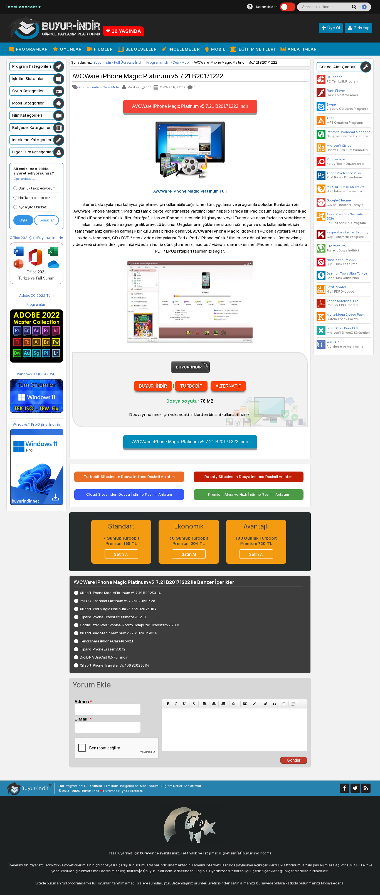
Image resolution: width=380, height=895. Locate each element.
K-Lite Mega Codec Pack (345, 314)
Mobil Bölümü (150, 786)
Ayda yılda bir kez (32, 207)
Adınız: (83, 701)
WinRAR (333, 342)
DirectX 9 (351, 328)
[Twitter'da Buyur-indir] (355, 788)
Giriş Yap (361, 27)
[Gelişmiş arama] (366, 9)
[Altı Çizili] (184, 704)
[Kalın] (168, 704)
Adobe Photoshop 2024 (344, 173)
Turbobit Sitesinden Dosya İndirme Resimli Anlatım (129, 476)
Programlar (31, 49)
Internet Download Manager (348, 132)
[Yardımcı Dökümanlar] (250, 7)
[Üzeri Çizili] (194, 704)
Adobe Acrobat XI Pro (342, 301)
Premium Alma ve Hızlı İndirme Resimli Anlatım (248, 494)
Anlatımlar (302, 49)
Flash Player (336, 90)
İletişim (137, 791)
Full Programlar (70, 786)
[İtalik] (176, 704)
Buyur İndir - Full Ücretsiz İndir (118, 62)
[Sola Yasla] (204, 704)
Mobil (218, 49)
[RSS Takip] (366, 788)
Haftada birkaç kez (34, 197)
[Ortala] (214, 704)
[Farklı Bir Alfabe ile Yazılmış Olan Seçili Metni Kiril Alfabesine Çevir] (283, 704)
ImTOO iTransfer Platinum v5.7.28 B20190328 (117, 601)
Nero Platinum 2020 (342, 260)
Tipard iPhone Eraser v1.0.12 (102, 649)
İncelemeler (183, 49)
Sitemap (111, 791)
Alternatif (228, 386)
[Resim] (245, 704)
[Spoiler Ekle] (293, 704)
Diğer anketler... (24, 179)
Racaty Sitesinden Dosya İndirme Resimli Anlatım (248, 476)
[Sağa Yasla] (223, 704)
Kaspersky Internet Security (347, 232)
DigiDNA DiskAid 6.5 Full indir (104, 657)
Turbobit (191, 386)
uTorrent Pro (336, 246)
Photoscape (336, 159)
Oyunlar (70, 49)
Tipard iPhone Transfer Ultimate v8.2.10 (113, 617)
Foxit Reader (336, 287)
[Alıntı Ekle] (274, 704)
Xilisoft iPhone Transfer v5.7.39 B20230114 (114, 665)
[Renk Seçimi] (254, 704)
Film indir (111, 786)
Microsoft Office (339, 145)
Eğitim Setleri (256, 49)
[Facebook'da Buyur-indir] (344, 788)
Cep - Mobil (181, 62)
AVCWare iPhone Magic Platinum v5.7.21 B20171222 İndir (190, 106)
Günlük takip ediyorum (37, 188)
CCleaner (334, 77)
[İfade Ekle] (234, 704)
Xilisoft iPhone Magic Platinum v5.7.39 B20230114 (120, 592)
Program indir (157, 62)
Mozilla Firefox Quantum (345, 187)
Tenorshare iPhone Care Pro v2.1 (106, 641)
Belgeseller (140, 49)
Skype (331, 104)
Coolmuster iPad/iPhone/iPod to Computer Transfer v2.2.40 (129, 625)
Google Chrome (339, 200)
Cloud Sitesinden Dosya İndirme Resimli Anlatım (129, 494)
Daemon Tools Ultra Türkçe (347, 273)
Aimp (330, 118)
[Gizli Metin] (265, 704)
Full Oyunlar (93, 786)
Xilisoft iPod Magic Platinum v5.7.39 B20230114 (118, 609)
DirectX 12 (334, 328)
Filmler (103, 49)
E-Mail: (83, 719)
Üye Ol (333, 27)
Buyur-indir (153, 386)
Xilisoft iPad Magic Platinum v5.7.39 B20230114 (118, 633)
